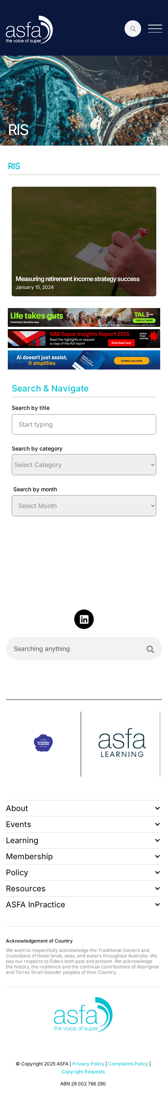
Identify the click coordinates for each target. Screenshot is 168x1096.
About (17, 808)
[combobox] (84, 648)
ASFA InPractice (35, 904)
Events (18, 824)
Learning (22, 840)
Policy (17, 872)
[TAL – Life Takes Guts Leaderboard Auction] (84, 324)
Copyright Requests (83, 1071)
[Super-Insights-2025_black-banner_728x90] (84, 345)
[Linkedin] (84, 619)
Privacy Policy (88, 1064)
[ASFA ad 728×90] (84, 366)
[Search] (150, 649)
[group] (43, 744)
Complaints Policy (128, 1064)
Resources (26, 888)
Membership (29, 856)
